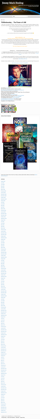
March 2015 (3, 402)
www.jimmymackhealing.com (19, 89)
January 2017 (3, 366)
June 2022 (3, 261)
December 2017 (3, 349)
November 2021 (3, 273)
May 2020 (2, 302)
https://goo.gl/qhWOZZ (17, 96)
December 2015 (3, 387)
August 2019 (3, 316)
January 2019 (3, 328)
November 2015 (3, 389)
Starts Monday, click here (23, 58)
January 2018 (3, 347)
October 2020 (3, 294)
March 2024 (3, 228)
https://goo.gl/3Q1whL (15, 97)
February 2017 (3, 365)
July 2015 (2, 395)
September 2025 (4, 199)
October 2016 (3, 371)
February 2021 (3, 287)
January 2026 (3, 192)
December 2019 (3, 310)
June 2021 (3, 281)
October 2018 (3, 333)
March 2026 (3, 189)
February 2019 (3, 326)
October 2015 (3, 391)
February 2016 (3, 384)
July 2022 (2, 260)
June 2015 (3, 397)
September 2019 (4, 315)
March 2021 (3, 286)
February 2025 (3, 210)
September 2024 (4, 218)
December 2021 (3, 271)
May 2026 (2, 186)
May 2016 (2, 379)
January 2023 (3, 250)
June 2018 (3, 339)
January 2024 (3, 231)
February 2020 (3, 307)
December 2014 (3, 407)
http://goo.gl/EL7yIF (14, 94)
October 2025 (3, 197)
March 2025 (3, 208)
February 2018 (3, 345)
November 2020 (3, 292)
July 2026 (2, 182)
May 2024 (2, 224)
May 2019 (2, 321)
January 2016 (3, 386)
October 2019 (3, 313)
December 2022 (3, 252)
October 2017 (3, 352)
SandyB (3, 19)
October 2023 (3, 236)
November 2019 (3, 312)
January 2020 (3, 308)
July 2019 (2, 318)
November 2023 (3, 234)
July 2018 (2, 337)
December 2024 (3, 213)
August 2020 (3, 297)
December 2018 (3, 329)
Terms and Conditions (11, 417)
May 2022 (2, 263)
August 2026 (3, 181)
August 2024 (3, 220)
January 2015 (3, 405)
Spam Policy (22, 417)
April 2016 (2, 381)
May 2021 (2, 282)
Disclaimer (17, 417)
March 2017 (3, 363)
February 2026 (3, 190)
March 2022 (3, 266)
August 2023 (3, 239)
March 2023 (3, 247)
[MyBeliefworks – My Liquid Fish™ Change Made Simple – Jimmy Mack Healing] (20, 14)
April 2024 (2, 226)
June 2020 (3, 300)
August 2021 (3, 278)
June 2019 (3, 320)
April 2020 (2, 303)
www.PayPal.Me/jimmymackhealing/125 (7, 99)
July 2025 (2, 202)
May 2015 (2, 399)
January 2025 (3, 211)
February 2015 (3, 404)
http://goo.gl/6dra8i (21, 95)
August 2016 (3, 374)
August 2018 (3, 336)
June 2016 (3, 378)
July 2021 (2, 279)
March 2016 (3, 383)
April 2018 (2, 342)
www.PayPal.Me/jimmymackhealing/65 (7, 98)
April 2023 (2, 245)
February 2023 (3, 249)
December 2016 (3, 368)
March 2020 (3, 305)
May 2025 (2, 205)
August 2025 (3, 200)
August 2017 (3, 355)
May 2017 (2, 360)
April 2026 (2, 187)
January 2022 (3, 270)
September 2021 (4, 276)
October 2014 (3, 410)
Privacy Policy (4, 417)
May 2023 (2, 244)
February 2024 (3, 229)
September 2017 (4, 353)
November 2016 (3, 370)
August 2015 (3, 394)
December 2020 (3, 291)
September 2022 (4, 257)
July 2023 (2, 240)
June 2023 (3, 242)
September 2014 (4, 412)
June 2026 (3, 184)
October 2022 (3, 255)
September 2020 (4, 295)
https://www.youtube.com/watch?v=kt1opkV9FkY (20, 62)
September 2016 (4, 373)
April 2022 (2, 265)
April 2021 (2, 284)
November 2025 (3, 195)
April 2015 (2, 400)
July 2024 (2, 221)
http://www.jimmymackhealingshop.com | (7, 89)
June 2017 (3, 358)
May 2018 (2, 341)
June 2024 (3, 223)
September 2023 (4, 237)
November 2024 (3, 215)
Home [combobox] (14, 16)
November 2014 (3, 408)
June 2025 (3, 203)
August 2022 (3, 258)
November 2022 (3, 253)
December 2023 (3, 232)
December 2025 (3, 194)
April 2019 (2, 323)
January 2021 (3, 289)
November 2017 (3, 350)
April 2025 (2, 207)
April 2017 (2, 362)
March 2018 (3, 344)
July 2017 (2, 357)
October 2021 (3, 274)
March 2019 (3, 324)
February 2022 (3, 268)
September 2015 (4, 392)
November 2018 (3, 331)
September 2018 (4, 334)
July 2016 (2, 376)
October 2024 (3, 216)
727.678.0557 (8, 87)
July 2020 (2, 299)
